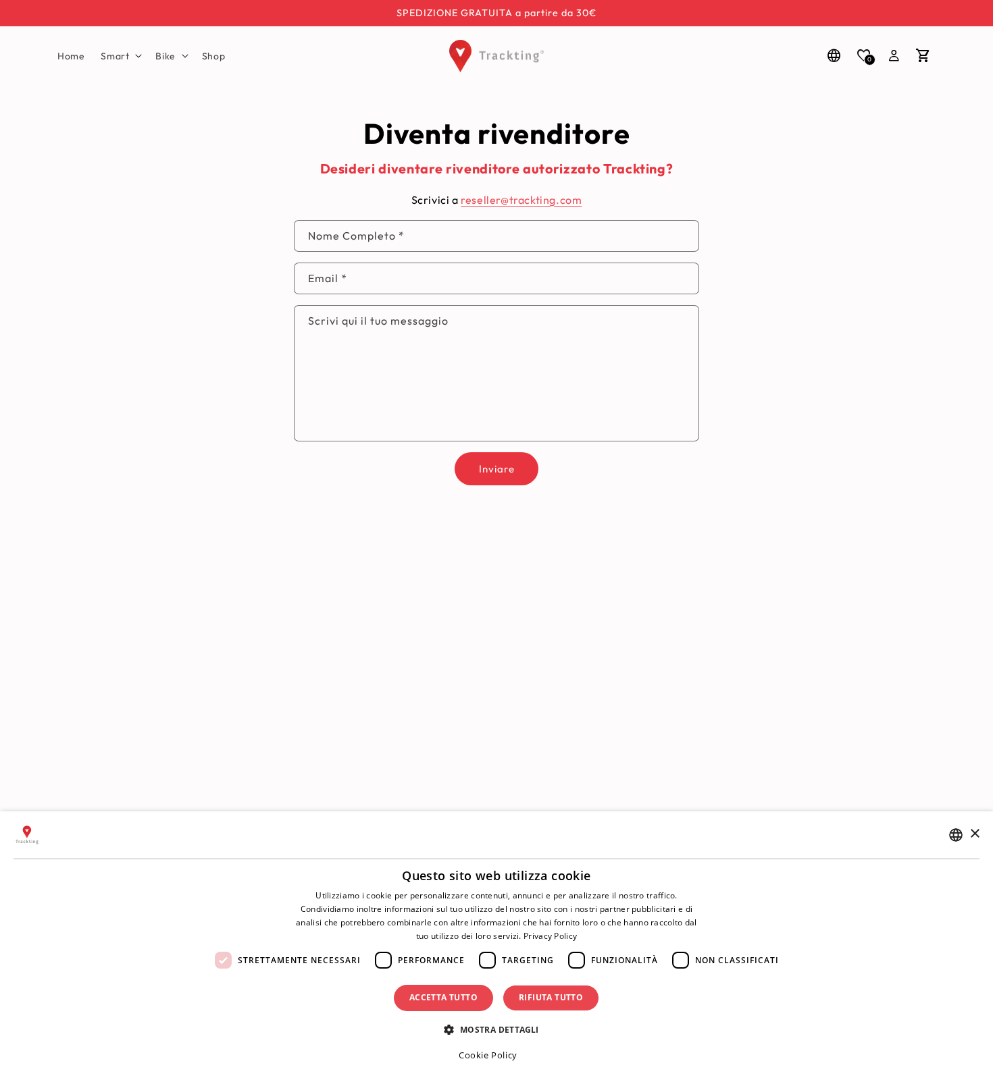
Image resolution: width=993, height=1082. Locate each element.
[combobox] (956, 835)
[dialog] (496, 946)
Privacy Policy (550, 936)
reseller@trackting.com (521, 200)
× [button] (974, 834)
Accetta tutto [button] (443, 997)
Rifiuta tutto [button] (551, 997)
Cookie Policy (488, 1055)
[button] (120, 56)
